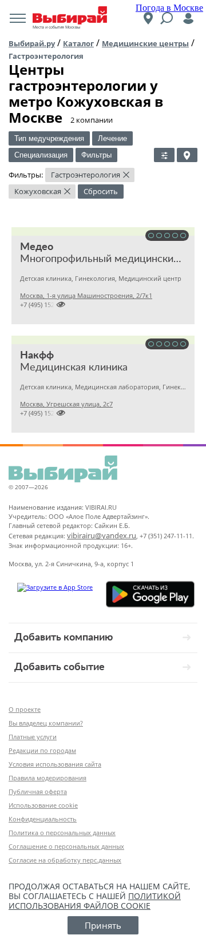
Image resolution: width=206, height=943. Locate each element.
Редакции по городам (42, 750)
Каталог (78, 43)
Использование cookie (43, 805)
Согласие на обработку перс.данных (65, 860)
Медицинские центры (145, 43)
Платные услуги (33, 736)
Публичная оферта (38, 791)
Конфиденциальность (43, 819)
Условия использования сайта (55, 764)
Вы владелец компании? (46, 723)
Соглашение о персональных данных (66, 846)
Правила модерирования (47, 777)
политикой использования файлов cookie (95, 900)
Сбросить (101, 191)
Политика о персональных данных (62, 832)
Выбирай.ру (32, 43)
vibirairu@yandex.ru (101, 535)
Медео (36, 247)
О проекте (25, 709)
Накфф (37, 355)
